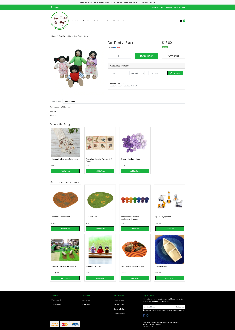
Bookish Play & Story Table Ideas (119, 21)
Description (56, 101)
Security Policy (119, 313)
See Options (65, 278)
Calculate (176, 73)
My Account (56, 300)
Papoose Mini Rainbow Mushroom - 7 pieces (130, 217)
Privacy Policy (119, 304)
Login (162, 7)
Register (169, 7)
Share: (111, 47)
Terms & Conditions (166, 310)
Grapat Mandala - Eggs (130, 159)
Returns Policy (119, 309)
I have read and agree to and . (164, 310)
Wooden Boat (161, 266)
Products (75, 21)
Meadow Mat (91, 216)
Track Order (56, 304)
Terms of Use (119, 300)
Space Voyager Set (163, 216)
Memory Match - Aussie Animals (64, 159)
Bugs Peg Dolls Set (93, 266)
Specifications (70, 101)
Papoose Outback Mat (60, 216)
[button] (173, 56)
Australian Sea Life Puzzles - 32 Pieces (99, 160)
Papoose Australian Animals (132, 266)
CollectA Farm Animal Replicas (63, 266)
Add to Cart (147, 55)
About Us (86, 21)
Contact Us (98, 21)
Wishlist (155, 7)
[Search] (51, 7)
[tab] (56, 101)
